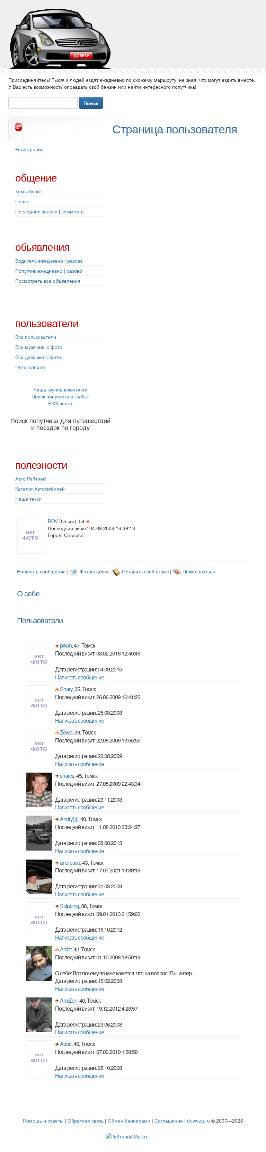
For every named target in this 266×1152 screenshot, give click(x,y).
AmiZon (68, 1000)
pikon (66, 645)
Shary (66, 689)
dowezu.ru (198, 1120)
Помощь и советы (43, 1120)
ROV (53, 521)
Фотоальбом (94, 571)
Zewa (66, 732)
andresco (70, 863)
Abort (65, 1044)
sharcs (67, 776)
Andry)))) (69, 819)
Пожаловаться (199, 571)
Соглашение (168, 1120)
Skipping (69, 906)
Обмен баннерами (129, 1120)
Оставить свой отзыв (145, 571)
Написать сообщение (41, 571)
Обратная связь (86, 1120)
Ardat (65, 949)
